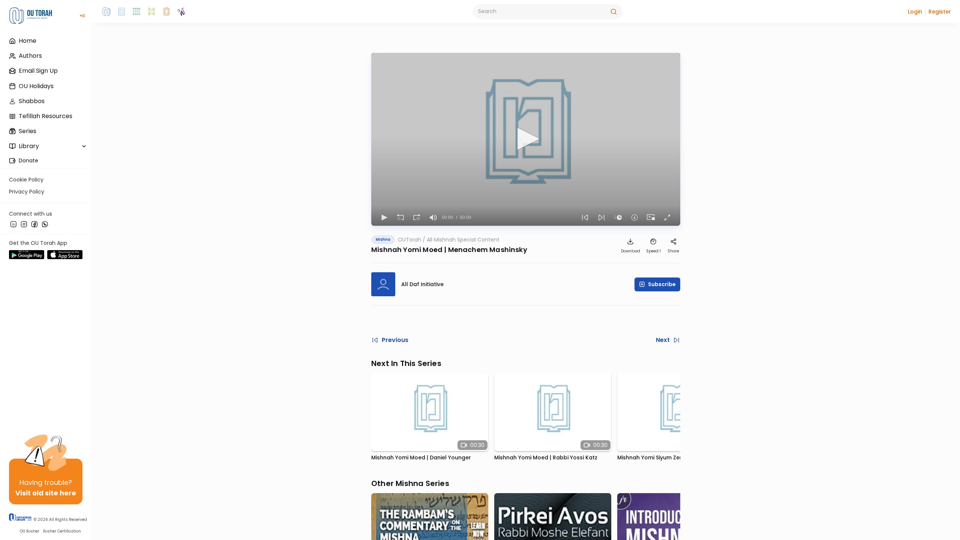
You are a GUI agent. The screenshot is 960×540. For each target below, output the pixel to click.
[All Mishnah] (122, 12)
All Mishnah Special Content (463, 239)
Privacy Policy (26, 191)
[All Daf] (166, 12)
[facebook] (34, 223)
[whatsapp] (45, 223)
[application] (525, 139)
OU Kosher (29, 531)
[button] (915, 11)
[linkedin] (13, 223)
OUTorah (409, 239)
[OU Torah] (106, 12)
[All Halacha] (136, 12)
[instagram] (24, 223)
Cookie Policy (26, 179)
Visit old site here (45, 493)
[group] (433, 217)
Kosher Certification (62, 531)
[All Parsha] (152, 12)
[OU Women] (182, 12)
